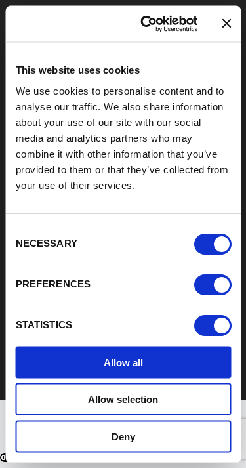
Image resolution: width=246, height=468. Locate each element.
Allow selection (123, 399)
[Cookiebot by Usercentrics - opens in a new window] (146, 23)
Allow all (123, 362)
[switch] (212, 284)
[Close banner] (226, 23)
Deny (123, 436)
